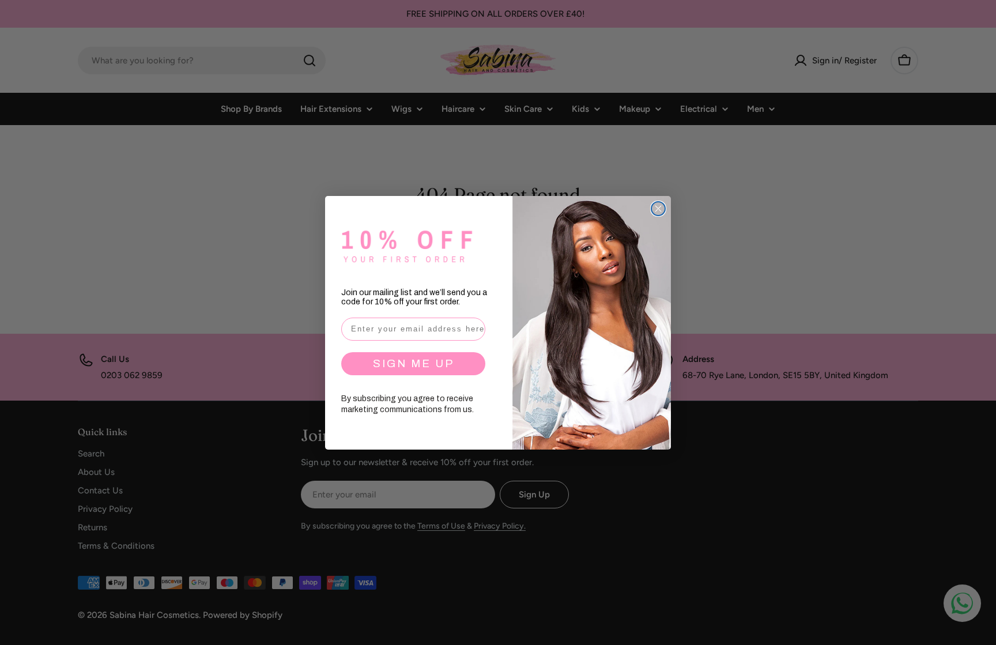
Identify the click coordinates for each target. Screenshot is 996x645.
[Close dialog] (658, 209)
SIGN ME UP (413, 363)
